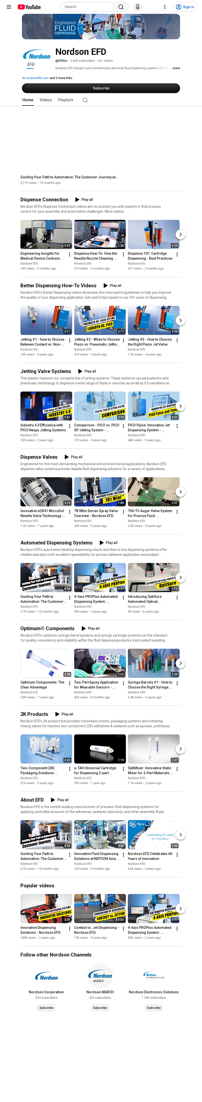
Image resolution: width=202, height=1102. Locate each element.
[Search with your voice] (138, 7)
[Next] (180, 235)
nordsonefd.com (37, 78)
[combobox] (88, 7)
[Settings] (165, 7)
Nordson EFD (29, 264)
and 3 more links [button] (61, 78)
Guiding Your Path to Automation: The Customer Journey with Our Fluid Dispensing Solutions (69, 177)
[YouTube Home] (29, 7)
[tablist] (101, 100)
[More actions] (70, 255)
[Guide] (9, 7)
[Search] (121, 7)
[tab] (28, 100)
